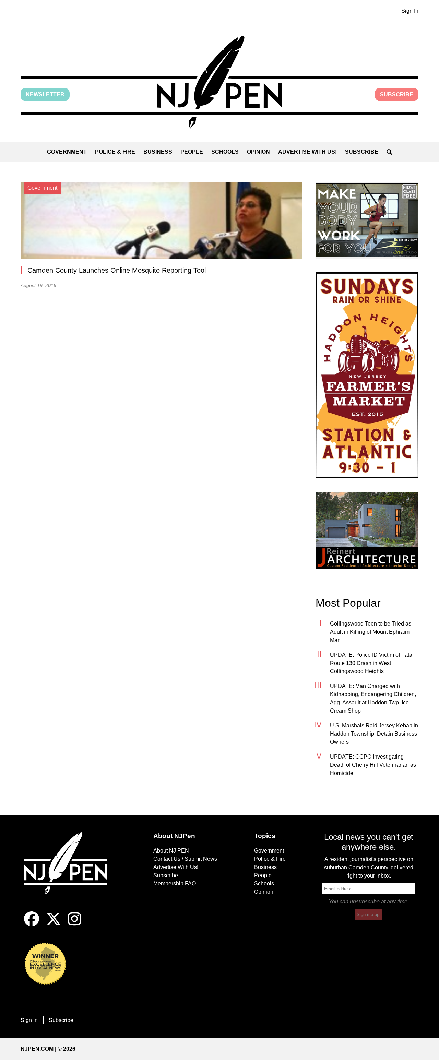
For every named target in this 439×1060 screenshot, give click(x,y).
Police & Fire (115, 152)
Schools (225, 152)
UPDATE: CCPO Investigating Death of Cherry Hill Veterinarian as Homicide (373, 765)
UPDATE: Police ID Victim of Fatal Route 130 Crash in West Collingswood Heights (372, 663)
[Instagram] (74, 924)
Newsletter (45, 94)
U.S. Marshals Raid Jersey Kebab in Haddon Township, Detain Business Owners (374, 734)
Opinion (258, 152)
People (191, 152)
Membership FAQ (174, 883)
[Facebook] (31, 924)
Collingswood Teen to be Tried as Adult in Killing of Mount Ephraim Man (370, 632)
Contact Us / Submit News (185, 859)
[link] (367, 220)
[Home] (70, 871)
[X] (53, 924)
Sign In (409, 11)
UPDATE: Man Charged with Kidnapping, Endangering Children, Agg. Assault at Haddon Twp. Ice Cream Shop (373, 698)
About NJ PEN (171, 851)
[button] (219, 82)
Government (67, 152)
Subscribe (396, 94)
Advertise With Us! (307, 152)
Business (157, 152)
